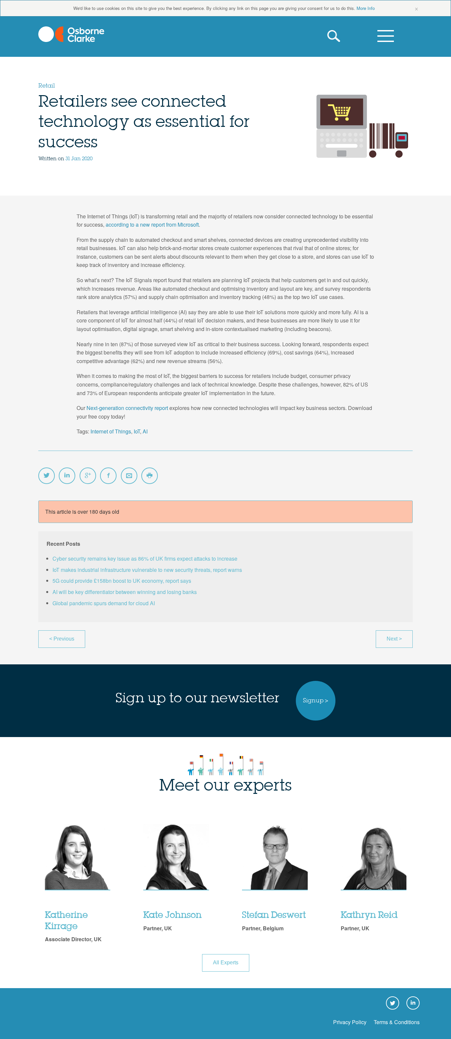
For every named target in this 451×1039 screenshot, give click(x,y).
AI (145, 431)
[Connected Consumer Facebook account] (108, 475)
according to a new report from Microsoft (152, 224)
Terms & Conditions (397, 1022)
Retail (46, 86)
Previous (61, 639)
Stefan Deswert (274, 915)
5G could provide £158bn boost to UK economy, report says (121, 580)
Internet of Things (110, 431)
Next (394, 639)
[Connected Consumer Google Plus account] (88, 475)
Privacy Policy (349, 1022)
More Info (366, 8)
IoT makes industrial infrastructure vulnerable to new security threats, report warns (147, 570)
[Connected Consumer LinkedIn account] (67, 475)
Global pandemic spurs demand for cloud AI (103, 603)
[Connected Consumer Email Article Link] (129, 475)
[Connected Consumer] (71, 34)
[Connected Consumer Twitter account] (46, 475)
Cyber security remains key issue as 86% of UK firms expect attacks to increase (144, 558)
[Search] (335, 36)
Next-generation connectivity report (127, 408)
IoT (137, 431)
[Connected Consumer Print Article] (149, 475)
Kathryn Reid (369, 915)
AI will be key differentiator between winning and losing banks (124, 592)
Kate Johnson (172, 915)
